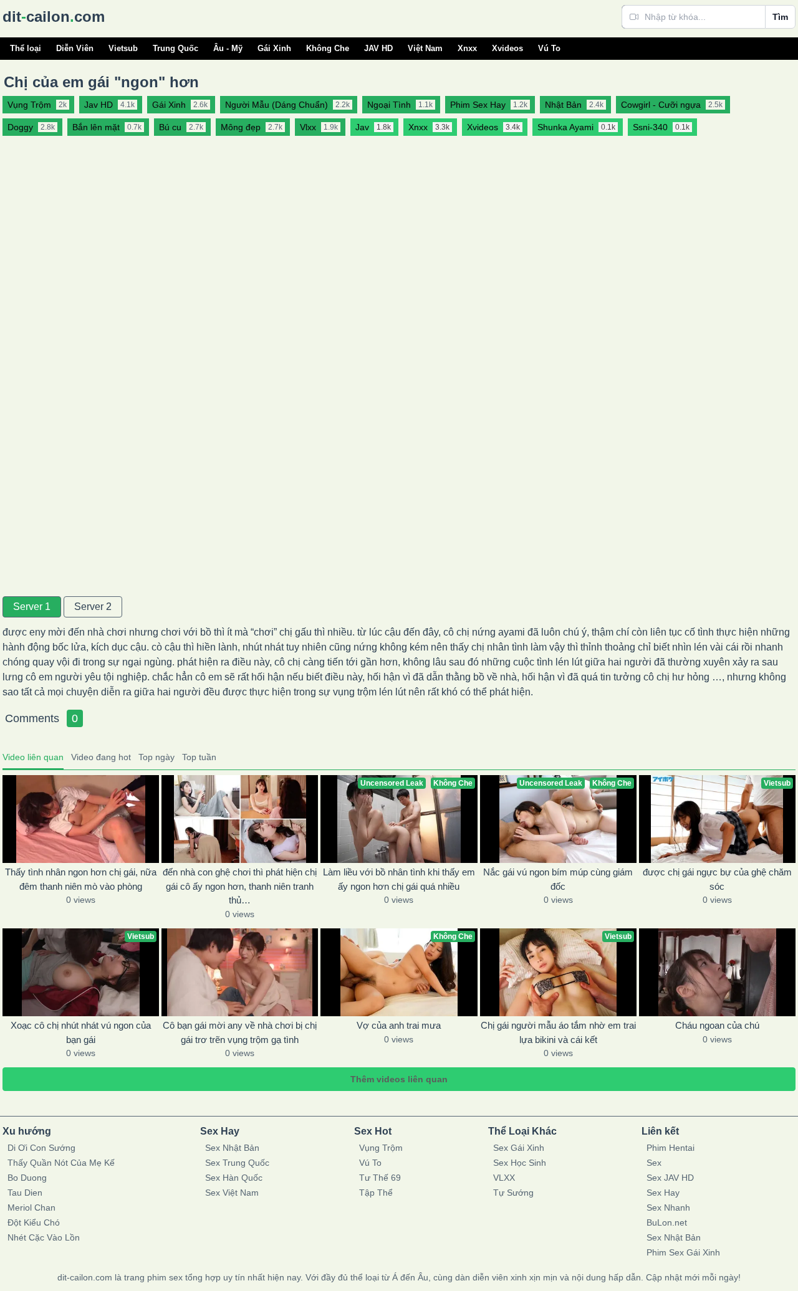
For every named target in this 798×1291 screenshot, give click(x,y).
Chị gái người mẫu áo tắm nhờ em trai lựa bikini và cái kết (558, 1032)
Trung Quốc (175, 48)
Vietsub (123, 48)
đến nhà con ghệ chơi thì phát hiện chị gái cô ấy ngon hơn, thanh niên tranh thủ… (240, 886)
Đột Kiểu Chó (33, 1222)
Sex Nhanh (668, 1207)
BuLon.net (667, 1222)
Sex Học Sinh (519, 1163)
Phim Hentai (671, 1148)
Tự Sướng (513, 1193)
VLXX (504, 1178)
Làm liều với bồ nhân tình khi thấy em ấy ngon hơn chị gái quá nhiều (399, 879)
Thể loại (25, 48)
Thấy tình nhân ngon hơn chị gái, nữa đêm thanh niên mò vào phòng (80, 879)
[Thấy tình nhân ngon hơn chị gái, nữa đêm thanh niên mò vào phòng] (80, 819)
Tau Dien (24, 1193)
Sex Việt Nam (232, 1193)
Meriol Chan (31, 1207)
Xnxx (467, 48)
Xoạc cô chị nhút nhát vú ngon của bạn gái (81, 1032)
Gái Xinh (274, 48)
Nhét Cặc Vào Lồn (43, 1237)
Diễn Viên (75, 48)
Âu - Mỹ (228, 48)
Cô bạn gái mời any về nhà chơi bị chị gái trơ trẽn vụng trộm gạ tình (240, 1032)
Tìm (780, 17)
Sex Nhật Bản (232, 1148)
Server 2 (93, 606)
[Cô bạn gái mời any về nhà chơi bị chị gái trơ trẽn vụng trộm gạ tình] (239, 972)
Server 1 (31, 606)
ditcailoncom (53, 16)
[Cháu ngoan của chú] (717, 972)
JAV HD (378, 48)
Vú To (549, 48)
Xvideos (507, 48)
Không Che (327, 48)
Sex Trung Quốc (237, 1163)
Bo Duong (27, 1178)
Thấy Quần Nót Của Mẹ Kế (61, 1163)
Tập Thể (376, 1193)
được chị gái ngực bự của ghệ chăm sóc (717, 879)
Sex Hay (663, 1193)
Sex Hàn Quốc (233, 1178)
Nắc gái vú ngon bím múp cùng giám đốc (558, 879)
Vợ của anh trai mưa (399, 1025)
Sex (654, 1163)
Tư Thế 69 (380, 1178)
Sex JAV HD (670, 1178)
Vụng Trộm (381, 1148)
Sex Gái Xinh (518, 1148)
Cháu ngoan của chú (717, 1025)
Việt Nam (425, 48)
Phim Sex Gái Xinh (683, 1252)
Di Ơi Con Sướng (41, 1148)
